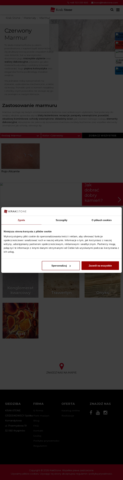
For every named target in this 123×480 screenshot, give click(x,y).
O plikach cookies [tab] (102, 220)
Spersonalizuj (59, 265)
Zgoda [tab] (21, 220)
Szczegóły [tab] (61, 220)
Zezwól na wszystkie (100, 265)
